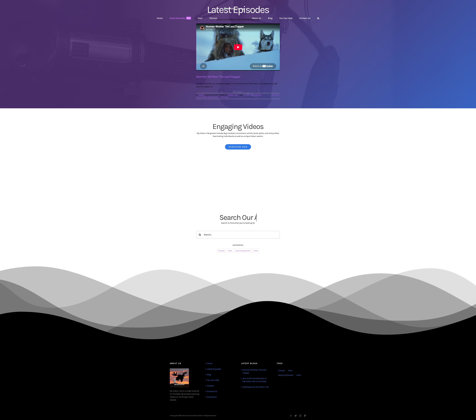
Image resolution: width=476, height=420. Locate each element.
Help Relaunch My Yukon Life (255, 387)
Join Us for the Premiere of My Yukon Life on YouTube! (254, 380)
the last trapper (201, 97)
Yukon (216, 97)
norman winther (248, 95)
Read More (275, 95)
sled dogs (258, 95)
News (230, 251)
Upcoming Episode (242, 251)
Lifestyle (230, 95)
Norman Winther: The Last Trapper (218, 76)
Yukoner (201, 95)
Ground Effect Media (195, 415)
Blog (209, 374)
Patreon (210, 386)
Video (236, 95)
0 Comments (224, 97)
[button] (300, 18)
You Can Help (213, 380)
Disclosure (212, 397)
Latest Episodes (214, 369)
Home (209, 363)
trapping (210, 97)
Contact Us (212, 391)
